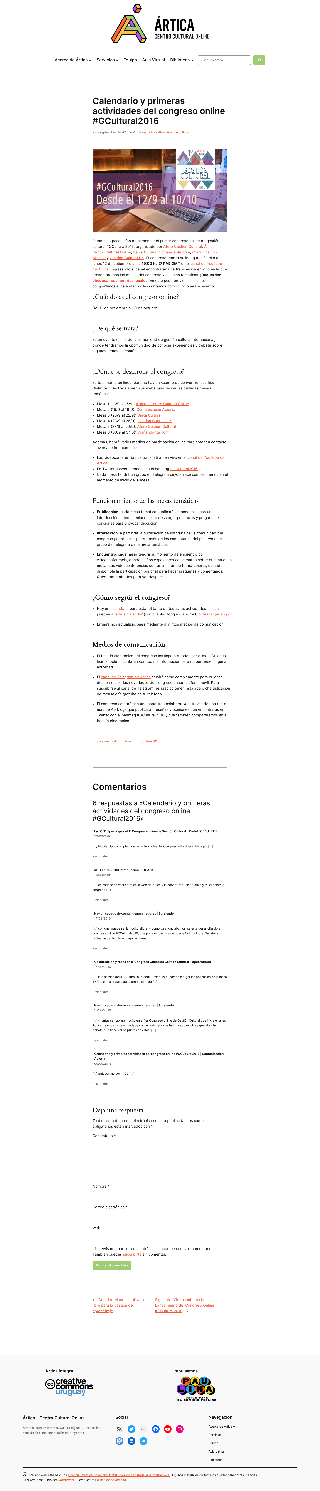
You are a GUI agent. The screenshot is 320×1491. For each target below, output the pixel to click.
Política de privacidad (110, 1480)
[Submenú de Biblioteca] (192, 60)
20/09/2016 (102, 875)
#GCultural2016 (184, 469)
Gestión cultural (178, 132)
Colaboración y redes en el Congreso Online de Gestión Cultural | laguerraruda (152, 962)
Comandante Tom (174, 252)
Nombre (101, 1186)
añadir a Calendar (127, 614)
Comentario (104, 1136)
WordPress (66, 1480)
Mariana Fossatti (150, 132)
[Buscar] (259, 60)
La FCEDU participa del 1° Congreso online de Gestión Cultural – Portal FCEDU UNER (156, 831)
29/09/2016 (102, 836)
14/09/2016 (102, 967)
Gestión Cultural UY (127, 258)
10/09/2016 (102, 1010)
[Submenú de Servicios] (117, 60)
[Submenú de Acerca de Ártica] (90, 60)
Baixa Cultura (145, 252)
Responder (100, 856)
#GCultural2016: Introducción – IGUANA (124, 870)
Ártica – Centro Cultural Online (162, 404)
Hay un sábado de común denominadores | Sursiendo (134, 913)
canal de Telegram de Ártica (126, 677)
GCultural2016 (149, 741)
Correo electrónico (110, 1207)
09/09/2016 (102, 1063)
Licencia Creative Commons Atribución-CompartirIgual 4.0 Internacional (119, 1475)
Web (96, 1228)
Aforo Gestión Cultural (182, 246)
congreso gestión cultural (113, 741)
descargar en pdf (217, 614)
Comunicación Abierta (155, 409)
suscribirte (132, 1254)
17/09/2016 (102, 918)
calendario (119, 608)
